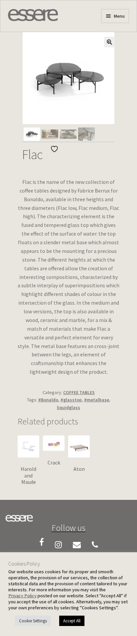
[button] (109, 42)
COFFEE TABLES (79, 392)
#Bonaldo (48, 400)
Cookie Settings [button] (33, 621)
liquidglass (68, 407)
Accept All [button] (71, 621)
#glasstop (71, 400)
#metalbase (96, 400)
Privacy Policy (22, 596)
